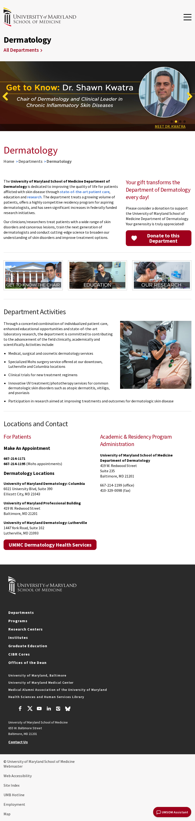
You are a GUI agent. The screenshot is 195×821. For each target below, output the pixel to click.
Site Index (12, 785)
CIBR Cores (19, 654)
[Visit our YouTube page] (39, 709)
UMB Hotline (14, 794)
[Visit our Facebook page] (20, 709)
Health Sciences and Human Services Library (46, 697)
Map (7, 813)
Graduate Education (27, 645)
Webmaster (13, 766)
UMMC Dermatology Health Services (50, 544)
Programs (18, 620)
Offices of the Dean (27, 662)
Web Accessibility (18, 775)
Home (9, 161)
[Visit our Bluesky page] (67, 710)
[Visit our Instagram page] (58, 709)
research (34, 197)
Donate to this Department (163, 238)
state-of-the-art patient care (84, 191)
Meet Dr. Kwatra (170, 126)
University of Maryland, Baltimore (37, 675)
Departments (31, 161)
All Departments (21, 50)
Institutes (18, 637)
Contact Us (18, 741)
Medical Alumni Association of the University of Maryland (57, 690)
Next (188, 96)
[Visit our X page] (29, 709)
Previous (7, 96)
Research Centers (25, 629)
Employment (14, 804)
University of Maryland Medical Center (40, 682)
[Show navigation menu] (187, 17)
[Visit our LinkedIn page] (48, 709)
